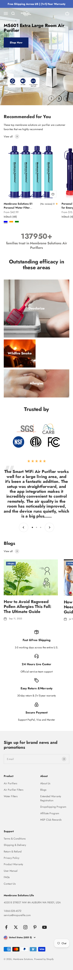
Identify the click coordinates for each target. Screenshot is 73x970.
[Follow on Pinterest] (34, 927)
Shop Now (16, 42)
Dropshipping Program (53, 807)
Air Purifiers (10, 783)
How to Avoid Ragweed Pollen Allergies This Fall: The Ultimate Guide (27, 606)
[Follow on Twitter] (15, 927)
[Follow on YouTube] (44, 927)
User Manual (10, 871)
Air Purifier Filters (13, 790)
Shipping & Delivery (15, 845)
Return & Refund (13, 851)
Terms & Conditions (15, 838)
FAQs (7, 877)
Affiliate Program (49, 813)
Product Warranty (13, 864)
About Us (45, 783)
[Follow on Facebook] (6, 927)
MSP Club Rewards (51, 820)
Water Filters (11, 796)
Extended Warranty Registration (50, 798)
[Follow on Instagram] (25, 927)
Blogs (43, 790)
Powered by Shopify (44, 959)
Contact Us (10, 884)
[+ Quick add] (53, 194)
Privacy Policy (11, 858)
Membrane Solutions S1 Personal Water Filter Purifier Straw (18, 207)
